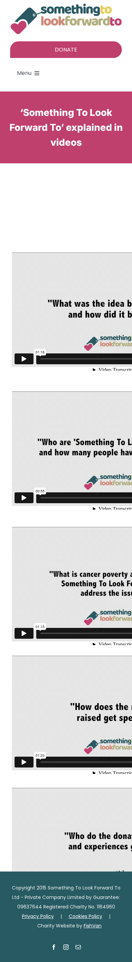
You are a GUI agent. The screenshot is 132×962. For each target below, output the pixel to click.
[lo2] (66, 6)
